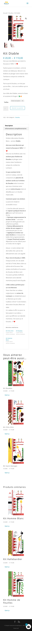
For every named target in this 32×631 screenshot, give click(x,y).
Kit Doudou (19, 331)
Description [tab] (9, 126)
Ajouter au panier (17, 108)
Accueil (5, 13)
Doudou (11, 13)
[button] (25, 18)
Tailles (6, 102)
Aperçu (7, 395)
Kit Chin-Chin (9, 331)
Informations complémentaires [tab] (15, 128)
